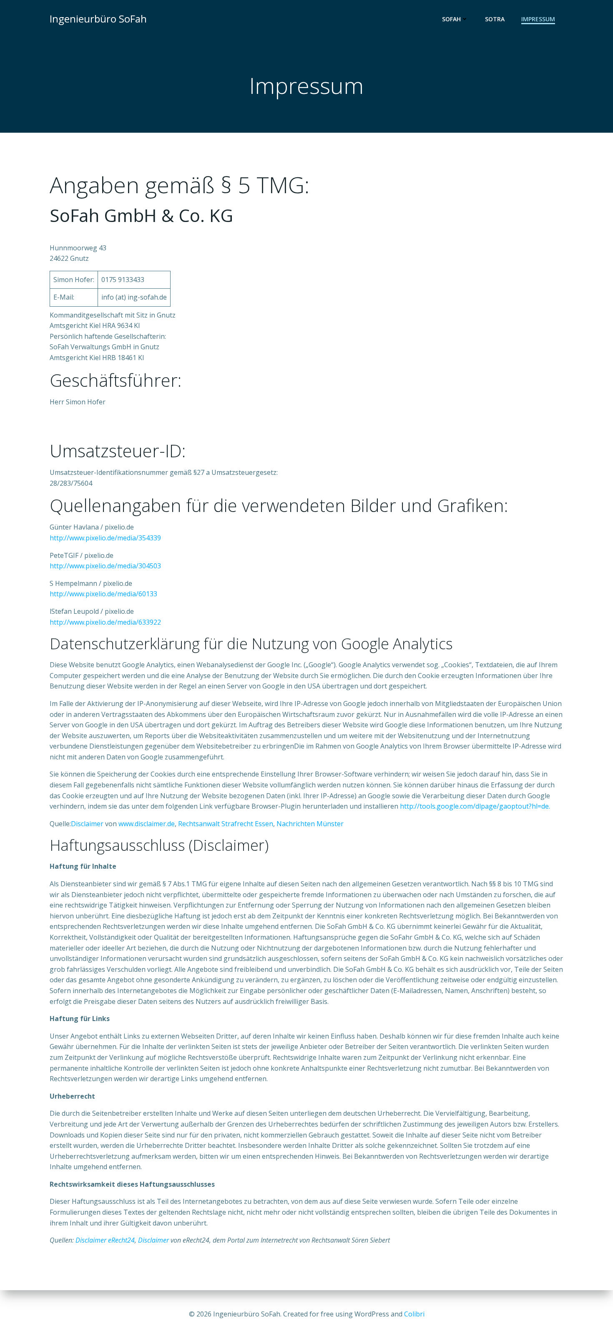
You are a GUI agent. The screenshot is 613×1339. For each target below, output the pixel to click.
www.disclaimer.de (146, 823)
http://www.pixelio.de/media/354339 (105, 537)
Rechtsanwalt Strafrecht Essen (225, 823)
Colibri (414, 1314)
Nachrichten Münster (310, 823)
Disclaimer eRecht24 (105, 1240)
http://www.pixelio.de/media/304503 (105, 565)
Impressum (538, 19)
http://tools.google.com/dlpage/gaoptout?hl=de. (475, 806)
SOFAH (451, 19)
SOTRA (495, 19)
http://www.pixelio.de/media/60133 (103, 593)
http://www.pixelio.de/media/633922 (105, 622)
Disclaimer (87, 823)
